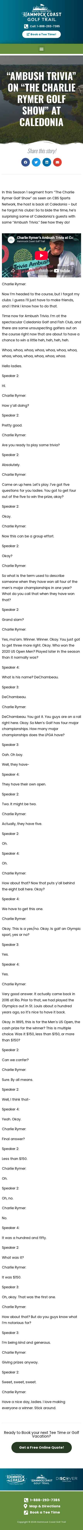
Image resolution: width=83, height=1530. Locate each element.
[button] (41, 49)
